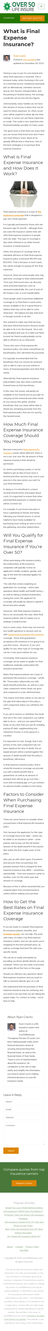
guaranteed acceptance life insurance (26, 634)
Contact (19, 1246)
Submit (11, 1150)
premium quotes (11, 934)
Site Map (24, 1250)
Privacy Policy (32, 1246)
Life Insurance (29, 59)
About (10, 1246)
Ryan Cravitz (19, 55)
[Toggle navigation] (41, 6)
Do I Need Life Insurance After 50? (24, 1236)
